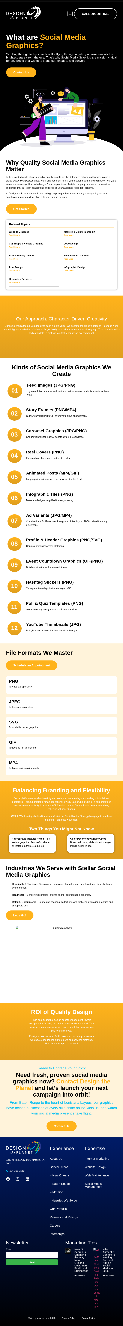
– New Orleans (60, 1175)
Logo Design (71, 243)
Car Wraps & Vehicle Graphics (26, 243)
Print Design (16, 267)
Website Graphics (19, 232)
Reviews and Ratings (64, 1217)
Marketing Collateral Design (79, 232)
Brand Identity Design (21, 255)
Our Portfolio (58, 1208)
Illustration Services (20, 279)
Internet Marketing (97, 1158)
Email (9, 1249)
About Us (56, 1158)
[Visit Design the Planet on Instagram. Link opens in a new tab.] (18, 1179)
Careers (55, 1225)
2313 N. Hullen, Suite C (19, 1160)
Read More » (14, 235)
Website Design (95, 1167)
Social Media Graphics (76, 255)
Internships (57, 1234)
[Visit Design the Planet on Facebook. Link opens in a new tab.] (8, 1179)
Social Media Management (93, 1185)
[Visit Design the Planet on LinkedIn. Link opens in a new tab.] (27, 1179)
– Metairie (56, 1192)
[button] (70, 13)
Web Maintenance (97, 1175)
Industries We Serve (63, 1200)
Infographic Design (75, 267)
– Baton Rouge (60, 1183)
